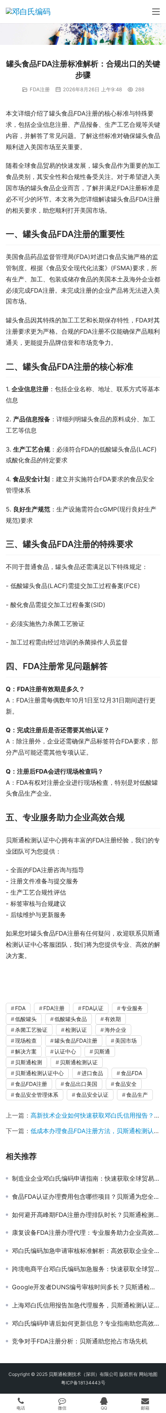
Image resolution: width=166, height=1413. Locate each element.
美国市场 (126, 1040)
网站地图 (148, 1374)
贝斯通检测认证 (79, 1062)
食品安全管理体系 (36, 1094)
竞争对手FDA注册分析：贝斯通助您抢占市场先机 (79, 1341)
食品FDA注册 (31, 1084)
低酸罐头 (26, 1019)
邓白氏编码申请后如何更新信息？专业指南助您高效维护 (86, 1323)
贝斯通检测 (28, 1062)
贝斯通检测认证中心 (39, 1073)
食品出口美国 (81, 1084)
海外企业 (115, 1029)
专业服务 (132, 1008)
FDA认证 (92, 1008)
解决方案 (26, 1051)
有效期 (113, 1019)
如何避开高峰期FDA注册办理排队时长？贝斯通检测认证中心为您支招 (86, 1214)
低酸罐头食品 (70, 1019)
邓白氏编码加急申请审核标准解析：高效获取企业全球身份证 (86, 1250)
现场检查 (26, 1040)
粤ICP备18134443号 (83, 1383)
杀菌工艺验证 (31, 1029)
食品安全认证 (92, 1094)
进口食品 (92, 1073)
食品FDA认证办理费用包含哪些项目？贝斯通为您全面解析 (86, 1196)
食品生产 (137, 1094)
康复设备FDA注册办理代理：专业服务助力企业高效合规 (86, 1232)
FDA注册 (40, 89)
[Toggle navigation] (156, 12)
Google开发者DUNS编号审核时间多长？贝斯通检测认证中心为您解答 (86, 1286)
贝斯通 (102, 1051)
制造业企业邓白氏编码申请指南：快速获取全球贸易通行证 (86, 1178)
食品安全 (126, 1084)
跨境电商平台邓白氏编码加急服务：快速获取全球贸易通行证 (86, 1268)
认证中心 (65, 1051)
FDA (20, 1008)
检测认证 (76, 1029)
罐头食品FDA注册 (75, 1040)
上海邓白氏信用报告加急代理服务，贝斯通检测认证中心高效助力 (86, 1305)
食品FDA (131, 1073)
